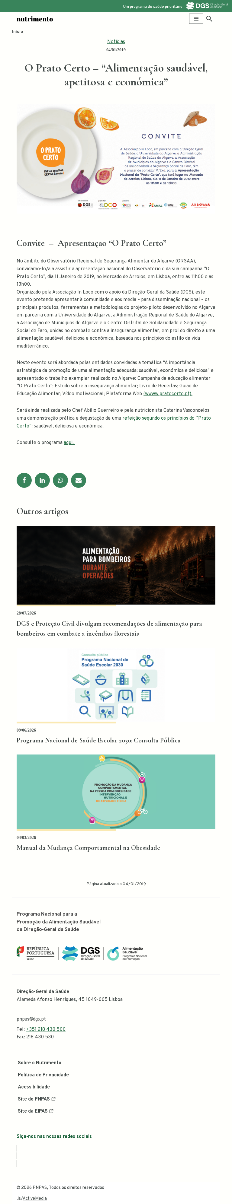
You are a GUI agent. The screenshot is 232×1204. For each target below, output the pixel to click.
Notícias (116, 42)
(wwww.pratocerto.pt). (167, 394)
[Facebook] (24, 480)
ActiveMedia (35, 1199)
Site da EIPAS (33, 1111)
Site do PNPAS (34, 1099)
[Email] (78, 480)
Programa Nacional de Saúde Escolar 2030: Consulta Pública (99, 740)
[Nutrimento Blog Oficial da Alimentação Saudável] (35, 18)
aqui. (69, 443)
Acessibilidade (34, 1087)
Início (17, 31)
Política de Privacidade (43, 1075)
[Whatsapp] (60, 480)
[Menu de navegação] (196, 19)
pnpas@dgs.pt (31, 1019)
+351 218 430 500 (46, 1030)
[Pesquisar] (209, 19)
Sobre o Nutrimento (39, 1063)
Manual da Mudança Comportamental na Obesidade (88, 848)
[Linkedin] (42, 480)
